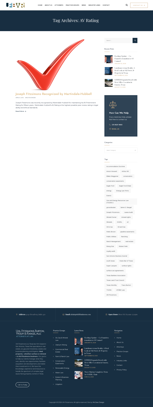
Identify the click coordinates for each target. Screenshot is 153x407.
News (84, 5)
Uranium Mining (61, 345)
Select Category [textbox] (111, 150)
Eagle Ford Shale (125, 186)
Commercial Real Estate (61, 350)
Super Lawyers (111, 266)
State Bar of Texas (126, 261)
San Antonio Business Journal (116, 256)
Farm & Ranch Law (62, 356)
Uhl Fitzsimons (111, 295)
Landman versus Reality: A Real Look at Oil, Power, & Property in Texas (124, 70)
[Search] (126, 5)
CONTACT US (138, 5)
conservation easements (115, 181)
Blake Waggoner (112, 176)
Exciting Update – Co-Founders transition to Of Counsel (123, 58)
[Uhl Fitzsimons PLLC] (14, 5)
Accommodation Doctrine (115, 166)
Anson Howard (111, 171)
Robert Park (123, 246)
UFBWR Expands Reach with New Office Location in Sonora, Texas (125, 82)
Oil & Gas (109, 227)
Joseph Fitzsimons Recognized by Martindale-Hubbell (54, 94)
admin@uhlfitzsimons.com (80, 314)
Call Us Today (22, 385)
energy (108, 191)
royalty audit (110, 251)
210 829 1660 (117, 125)
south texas (110, 261)
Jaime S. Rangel (126, 207)
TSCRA (108, 290)
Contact (106, 5)
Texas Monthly (111, 285)
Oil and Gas (121, 227)
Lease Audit (128, 212)
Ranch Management (113, 241)
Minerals (109, 222)
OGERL (119, 222)
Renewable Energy (62, 368)
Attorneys (59, 5)
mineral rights (126, 217)
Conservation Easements (60, 362)
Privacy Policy (122, 370)
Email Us (115, 129)
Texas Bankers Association (115, 275)
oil (127, 222)
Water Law (59, 373)
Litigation (58, 384)
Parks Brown (111, 231)
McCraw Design (98, 402)
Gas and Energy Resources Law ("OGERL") (117, 201)
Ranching (124, 236)
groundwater (111, 207)
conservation (127, 176)
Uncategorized (30, 97)
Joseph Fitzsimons (112, 212)
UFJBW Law (120, 290)
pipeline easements (127, 231)
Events (108, 195)
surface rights (126, 266)
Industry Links (94, 5)
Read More (20, 111)
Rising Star (110, 246)
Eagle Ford (110, 186)
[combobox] (120, 150)
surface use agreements (115, 270)
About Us (48, 5)
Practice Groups (72, 5)
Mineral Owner (111, 217)
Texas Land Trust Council (115, 280)
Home (40, 5)
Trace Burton (126, 285)
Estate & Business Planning (61, 378)
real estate (129, 241)
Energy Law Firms (122, 191)
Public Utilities (111, 236)
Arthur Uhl (125, 171)
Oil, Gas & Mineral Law (61, 339)
